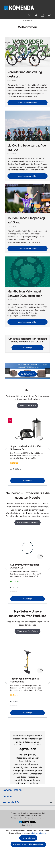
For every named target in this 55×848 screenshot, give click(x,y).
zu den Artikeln (27, 374)
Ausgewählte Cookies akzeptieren (28, 844)
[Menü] (6, 15)
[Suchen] (29, 15)
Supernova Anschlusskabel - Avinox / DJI (25, 566)
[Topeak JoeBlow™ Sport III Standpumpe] (27, 662)
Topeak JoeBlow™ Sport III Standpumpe (24, 680)
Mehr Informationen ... (38, 833)
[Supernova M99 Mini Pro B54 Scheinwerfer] (27, 430)
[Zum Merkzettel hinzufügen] (40, 438)
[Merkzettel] (42, 15)
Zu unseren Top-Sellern (27, 631)
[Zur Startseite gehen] (19, 7)
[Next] (45, 371)
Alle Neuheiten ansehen (27, 522)
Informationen (28, 838)
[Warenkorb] (49, 15)
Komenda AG (11, 802)
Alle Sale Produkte (27, 405)
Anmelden (27, 348)
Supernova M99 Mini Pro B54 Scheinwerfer (25, 448)
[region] (27, 449)
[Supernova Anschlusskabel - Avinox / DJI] (27, 548)
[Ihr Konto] (35, 15)
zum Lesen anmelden (27, 102)
